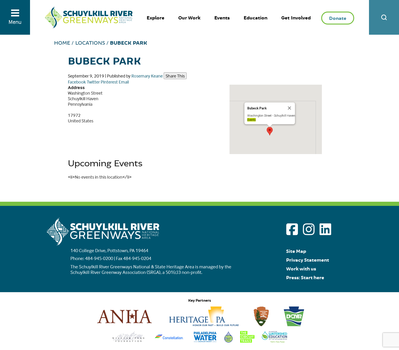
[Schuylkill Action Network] (228, 341)
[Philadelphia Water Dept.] (205, 341)
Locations (90, 43)
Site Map (296, 251)
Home (62, 43)
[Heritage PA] (204, 324)
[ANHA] (124, 324)
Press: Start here (305, 278)
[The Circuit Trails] (247, 341)
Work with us (301, 269)
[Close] (289, 108)
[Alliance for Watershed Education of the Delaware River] (274, 341)
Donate (337, 18)
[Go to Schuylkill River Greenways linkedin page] (325, 229)
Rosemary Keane (147, 76)
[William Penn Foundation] (128, 341)
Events (222, 18)
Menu (15, 22)
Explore (155, 18)
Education (255, 18)
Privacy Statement (307, 260)
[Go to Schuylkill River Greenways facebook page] (292, 229)
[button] (270, 131)
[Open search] (384, 17)
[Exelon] (169, 341)
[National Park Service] (261, 324)
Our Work (189, 18)
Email (124, 82)
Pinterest (109, 82)
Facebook (77, 82)
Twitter (93, 82)
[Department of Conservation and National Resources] (294, 324)
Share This (175, 76)
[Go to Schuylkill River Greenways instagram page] (309, 229)
